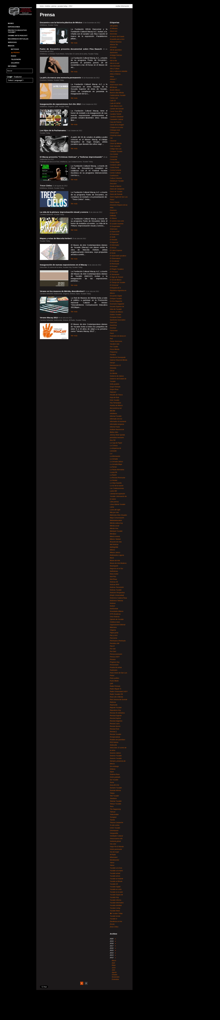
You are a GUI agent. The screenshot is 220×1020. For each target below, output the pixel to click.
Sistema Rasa (115, 774)
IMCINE (112, 411)
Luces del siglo (115, 510)
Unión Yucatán (115, 828)
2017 (112, 946)
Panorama (113, 638)
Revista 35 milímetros (117, 713)
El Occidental (114, 261)
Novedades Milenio (116, 611)
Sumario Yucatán (116, 788)
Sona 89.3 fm (114, 785)
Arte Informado (115, 66)
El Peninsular (114, 264)
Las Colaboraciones (117, 488)
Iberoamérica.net (116, 408)
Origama (113, 630)
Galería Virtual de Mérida (118, 360)
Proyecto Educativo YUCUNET (17, 31)
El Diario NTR (114, 232)
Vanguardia (114, 833)
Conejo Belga (114, 162)
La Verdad (113, 480)
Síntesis (112, 769)
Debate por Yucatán (117, 181)
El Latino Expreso (116, 250)
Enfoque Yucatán (116, 298)
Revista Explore (115, 718)
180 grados (114, 26)
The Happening (115, 809)
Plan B (112, 646)
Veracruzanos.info (116, 838)
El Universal (114, 285)
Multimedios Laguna (117, 555)
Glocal (112, 371)
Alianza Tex (114, 44)
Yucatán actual (115, 873)
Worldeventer (114, 860)
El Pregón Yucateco (117, 269)
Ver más (74, 43)
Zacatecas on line (116, 921)
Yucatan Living (115, 908)
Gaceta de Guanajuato (118, 357)
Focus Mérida (114, 349)
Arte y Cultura (114, 69)
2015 (112, 950)
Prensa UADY (115, 657)
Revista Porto (114, 729)
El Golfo (112, 237)
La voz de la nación (116, 486)
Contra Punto (114, 167)
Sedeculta (113, 745)
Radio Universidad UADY (119, 691)
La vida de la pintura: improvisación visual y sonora (64, 212)
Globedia (113, 368)
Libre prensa (114, 502)
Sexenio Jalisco (115, 753)
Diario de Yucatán (116, 191)
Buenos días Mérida (117, 93)
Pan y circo (114, 635)
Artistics (112, 82)
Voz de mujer (114, 852)
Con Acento (114, 154)
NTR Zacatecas (115, 614)
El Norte (112, 253)
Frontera (113, 355)
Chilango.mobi (115, 130)
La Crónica (114, 445)
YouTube (18, 1015)
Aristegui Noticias (116, 55)
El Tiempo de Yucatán (117, 282)
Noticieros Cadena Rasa (118, 598)
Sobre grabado (115, 777)
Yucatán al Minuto (116, 881)
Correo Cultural (115, 173)
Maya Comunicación (117, 518)
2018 (112, 943)
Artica (112, 77)
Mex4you (113, 534)
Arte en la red (114, 63)
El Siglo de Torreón (116, 277)
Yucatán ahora (115, 876)
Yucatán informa (115, 900)
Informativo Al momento (118, 421)
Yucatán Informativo (117, 903)
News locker (114, 574)
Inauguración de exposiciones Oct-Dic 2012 (60, 104)
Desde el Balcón (115, 186)
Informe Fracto (115, 427)
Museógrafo (114, 566)
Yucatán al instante (116, 879)
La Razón (113, 475)
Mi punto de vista (116, 542)
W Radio (113, 855)
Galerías (15, 63)
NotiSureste (114, 609)
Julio (113, 970)
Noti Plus (113, 576)
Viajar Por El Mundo (117, 846)
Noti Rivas (113, 579)
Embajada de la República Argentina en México (118, 290)
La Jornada (114, 459)
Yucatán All (114, 884)
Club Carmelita (115, 146)
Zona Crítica (114, 927)
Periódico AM (114, 643)
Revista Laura (115, 724)
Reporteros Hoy (115, 710)
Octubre (114, 975)
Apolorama (114, 52)
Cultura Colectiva (116, 178)
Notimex (113, 603)
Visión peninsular (116, 849)
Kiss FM (112, 440)
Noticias (15, 49)
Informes (12, 66)
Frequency (113, 352)
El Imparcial (114, 242)
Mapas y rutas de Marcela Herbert (56, 238)
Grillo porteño (114, 384)
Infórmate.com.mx (116, 419)
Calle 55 (113, 101)
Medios (11, 46)
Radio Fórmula (115, 686)
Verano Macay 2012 (49, 317)
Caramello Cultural (116, 119)
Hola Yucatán (114, 400)
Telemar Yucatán (116, 801)
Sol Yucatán (114, 780)
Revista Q (113, 732)
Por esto (113, 649)
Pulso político (114, 678)
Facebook (9, 1015)
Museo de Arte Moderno (118, 563)
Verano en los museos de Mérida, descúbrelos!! (62, 291)
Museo (11, 23)
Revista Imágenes (116, 721)
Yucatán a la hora (116, 868)
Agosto (114, 972)
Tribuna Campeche (116, 822)
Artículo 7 (113, 79)
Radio (13, 56)
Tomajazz (113, 817)
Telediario (113, 798)
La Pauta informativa (117, 470)
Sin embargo (114, 766)
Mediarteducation (116, 520)
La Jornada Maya (116, 464)
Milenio (112, 550)
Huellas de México (116, 405)
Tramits (112, 820)
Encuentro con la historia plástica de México (61, 22)
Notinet (112, 606)
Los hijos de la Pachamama (53, 130)
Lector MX (113, 491)
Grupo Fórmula (115, 387)
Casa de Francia (115, 122)
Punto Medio (114, 681)
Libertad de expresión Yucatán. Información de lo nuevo (118, 496)
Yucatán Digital (115, 887)
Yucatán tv (113, 919)
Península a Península (118, 641)
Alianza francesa (115, 42)
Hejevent (113, 392)
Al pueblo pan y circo (117, 39)
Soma (112, 782)
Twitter (14, 1015)
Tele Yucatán (114, 796)
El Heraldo (113, 240)
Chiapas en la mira (116, 127)
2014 (112, 953)
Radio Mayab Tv (115, 689)
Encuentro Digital (116, 296)
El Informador (114, 245)
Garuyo (112, 363)
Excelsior (113, 328)
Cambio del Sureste (117, 109)
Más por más (114, 512)
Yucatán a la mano (116, 871)
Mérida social (114, 526)
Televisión (16, 59)
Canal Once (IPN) (116, 111)
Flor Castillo (114, 347)
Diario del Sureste (116, 194)
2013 (112, 955)
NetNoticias (114, 571)
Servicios (12, 42)
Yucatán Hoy (114, 897)
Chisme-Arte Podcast (18, 36)
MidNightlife (114, 547)
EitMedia (113, 216)
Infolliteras (113, 413)
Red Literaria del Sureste (118, 699)
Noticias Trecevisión (117, 587)
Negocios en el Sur (116, 568)
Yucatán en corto (116, 889)
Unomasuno (114, 830)
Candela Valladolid (116, 117)
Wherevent (113, 857)
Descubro (113, 183)
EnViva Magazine (116, 301)
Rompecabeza (115, 737)
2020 (112, 939)
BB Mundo (113, 87)
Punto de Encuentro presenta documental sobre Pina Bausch (71, 49)
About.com (113, 31)
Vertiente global (115, 841)
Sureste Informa (115, 790)
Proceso (113, 659)
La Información (115, 456)
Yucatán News (115, 911)
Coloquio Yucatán (116, 151)
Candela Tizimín (115, 114)
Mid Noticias (114, 544)
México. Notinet (115, 539)
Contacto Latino (115, 165)
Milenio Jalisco (115, 552)
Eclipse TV (113, 213)
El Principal (114, 272)
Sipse (112, 772)
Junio (114, 968)
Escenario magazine (117, 304)
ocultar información (122, 6)
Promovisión (114, 665)
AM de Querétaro (116, 50)
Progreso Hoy (114, 662)
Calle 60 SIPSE (115, 103)
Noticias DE (114, 582)
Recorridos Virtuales (18, 39)
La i (111, 453)
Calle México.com (116, 106)
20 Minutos (114, 28)
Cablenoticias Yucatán (118, 95)
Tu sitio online (114, 825)
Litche (112, 507)
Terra (111, 806)
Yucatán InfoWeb (116, 905)
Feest (112, 333)
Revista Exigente (116, 715)
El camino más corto (117, 221)
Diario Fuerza (114, 202)
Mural (112, 558)
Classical (113, 141)
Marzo (114, 960)
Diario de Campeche (117, 189)
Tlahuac (112, 812)
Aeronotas (113, 34)
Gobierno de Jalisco (117, 376)
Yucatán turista (115, 916)
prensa (54, 6)
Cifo (111, 138)
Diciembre (115, 979)
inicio (42, 6)
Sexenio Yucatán (116, 756)
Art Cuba (113, 58)
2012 (70, 6)
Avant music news (116, 85)
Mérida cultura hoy (116, 523)
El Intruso (113, 248)
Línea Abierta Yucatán (117, 504)
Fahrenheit (113, 331)
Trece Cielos (46, 185)
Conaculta (113, 159)
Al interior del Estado (117, 36)
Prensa (16, 52)
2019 (112, 941)
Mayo (114, 965)
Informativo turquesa (117, 424)
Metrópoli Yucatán (116, 531)
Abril (113, 963)
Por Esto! (113, 651)
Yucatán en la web (116, 892)
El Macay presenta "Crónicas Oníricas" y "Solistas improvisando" (71, 157)
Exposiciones (14, 27)
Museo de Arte (115, 560)
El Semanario (114, 274)
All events (113, 47)
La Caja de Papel (116, 443)
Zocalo (112, 924)
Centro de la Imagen (117, 125)
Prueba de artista (116, 667)
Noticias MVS (114, 584)
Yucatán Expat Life (116, 895)
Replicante (113, 705)
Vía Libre (113, 844)
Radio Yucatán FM (116, 694)
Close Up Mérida (116, 143)
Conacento (114, 157)
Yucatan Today (62, 6)
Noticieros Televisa (116, 601)
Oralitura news (115, 622)
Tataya (112, 793)
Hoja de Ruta (114, 397)
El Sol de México (115, 280)
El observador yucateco (118, 256)
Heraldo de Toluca (116, 395)
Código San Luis (115, 149)
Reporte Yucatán (116, 707)
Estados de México (116, 312)
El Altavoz (113, 218)
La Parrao (113, 467)
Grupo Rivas (114, 389)
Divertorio (113, 210)
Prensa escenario (116, 654)
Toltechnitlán (114, 814)
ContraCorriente (115, 170)
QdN (111, 683)
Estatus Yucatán (115, 314)
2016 (112, 948)
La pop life (113, 472)
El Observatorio (115, 258)
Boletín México (115, 90)
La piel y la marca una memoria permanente (60, 78)
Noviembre (115, 977)
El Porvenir (114, 266)
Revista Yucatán (115, 734)
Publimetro (113, 670)
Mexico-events (115, 536)
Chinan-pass (114, 133)
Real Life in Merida (116, 697)
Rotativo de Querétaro (117, 740)
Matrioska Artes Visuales (118, 515)
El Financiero (114, 234)
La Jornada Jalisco (116, 462)
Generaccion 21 (115, 365)
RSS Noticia (114, 742)
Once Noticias (115, 617)
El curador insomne (116, 224)
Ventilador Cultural (116, 836)
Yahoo (112, 863)
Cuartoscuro (114, 175)
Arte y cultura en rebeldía (118, 71)
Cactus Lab (114, 98)
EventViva (113, 325)
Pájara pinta (114, 633)
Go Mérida (113, 373)
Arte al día (113, 60)
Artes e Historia (115, 74)
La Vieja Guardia (116, 483)
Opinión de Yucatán (117, 619)
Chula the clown (115, 135)
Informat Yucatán (116, 416)
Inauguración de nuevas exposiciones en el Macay (63, 265)
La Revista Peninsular (117, 478)
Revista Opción (115, 726)
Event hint (113, 322)
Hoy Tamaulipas (115, 403)
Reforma (113, 702)
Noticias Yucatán (116, 590)
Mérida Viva (114, 528)
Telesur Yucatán (115, 804)
